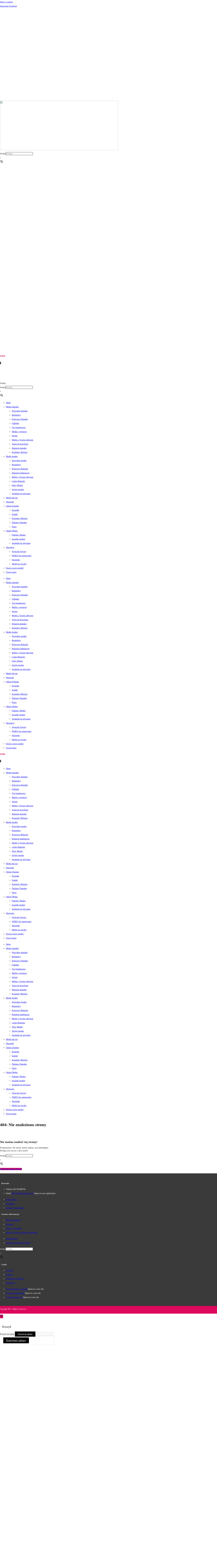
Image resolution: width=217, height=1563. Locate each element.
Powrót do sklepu (25, 1334)
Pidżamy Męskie (19, 535)
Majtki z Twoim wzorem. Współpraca (21, 1232)
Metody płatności (13, 1220)
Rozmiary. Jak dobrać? (15, 1208)
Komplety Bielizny (20, 452)
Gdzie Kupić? (11, 1199)
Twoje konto (11, 572)
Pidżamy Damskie (19, 522)
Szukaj (3, 154)
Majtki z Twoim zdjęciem (22, 440)
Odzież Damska (12, 506)
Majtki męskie (12, 456)
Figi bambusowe (19, 427)
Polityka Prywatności (15, 1279)
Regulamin (10, 1283)
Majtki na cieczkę (19, 564)
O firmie (9, 1270)
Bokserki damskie (19, 448)
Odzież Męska (12, 531)
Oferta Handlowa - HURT (17, 1289)
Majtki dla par (12, 498)
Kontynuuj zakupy (16, 1340)
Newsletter (10, 1204)
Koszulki (15, 510)
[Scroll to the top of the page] (1, 1316)
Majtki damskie (12, 407)
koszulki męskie (18, 539)
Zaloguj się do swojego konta (18, 1243)
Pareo (14, 527)
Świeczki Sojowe (19, 551)
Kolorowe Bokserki (20, 469)
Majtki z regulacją (19, 432)
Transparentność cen (14, 1297)
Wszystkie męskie (19, 460)
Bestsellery (16, 415)
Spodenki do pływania (21, 494)
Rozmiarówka (11, 1239)
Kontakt (9, 1274)
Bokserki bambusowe (21, 473)
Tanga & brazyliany (20, 444)
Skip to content (6, 2)
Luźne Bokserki (18, 481)
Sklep (8, 403)
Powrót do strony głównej (11, 1169)
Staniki (15, 514)
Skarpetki (10, 502)
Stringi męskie (18, 489)
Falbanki (15, 423)
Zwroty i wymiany (14, 1228)
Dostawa (9, 1224)
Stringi (15, 436)
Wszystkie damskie (20, 411)
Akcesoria (10, 547)
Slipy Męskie (17, 485)
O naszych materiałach (15, 1293)
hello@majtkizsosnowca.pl (23, 1193)
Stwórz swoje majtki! (15, 568)
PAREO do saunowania (21, 556)
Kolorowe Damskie (20, 419)
